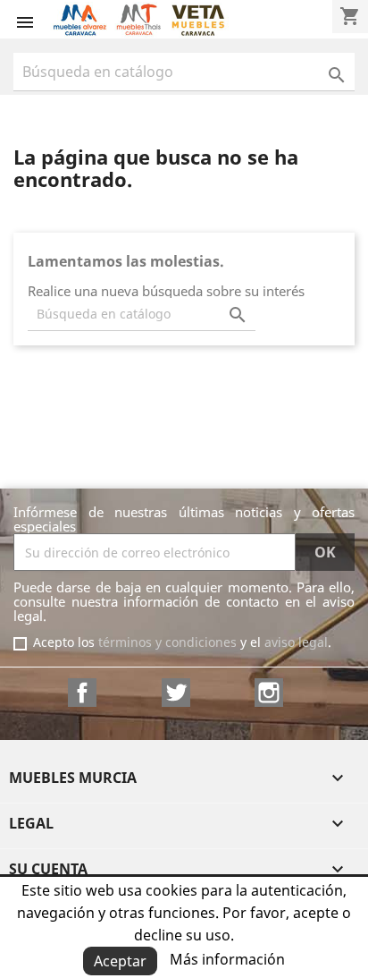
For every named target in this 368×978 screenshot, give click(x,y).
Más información (227, 959)
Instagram (269, 692)
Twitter (176, 692)
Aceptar (120, 961)
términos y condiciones (167, 642)
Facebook (82, 692)
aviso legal (296, 642)
